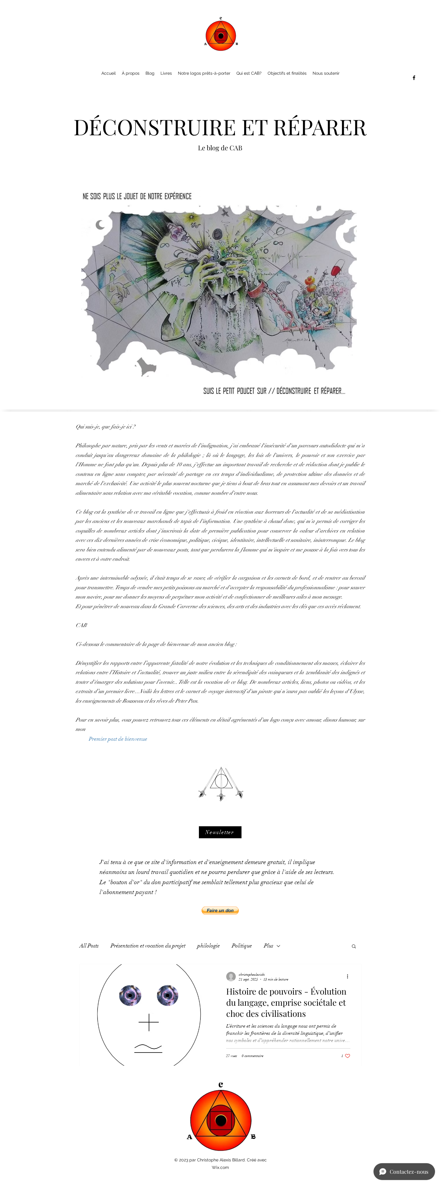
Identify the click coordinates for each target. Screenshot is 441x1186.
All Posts (89, 945)
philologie (208, 945)
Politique (242, 945)
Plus (268, 945)
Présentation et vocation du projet (148, 945)
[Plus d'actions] (349, 976)
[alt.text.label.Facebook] (414, 78)
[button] (220, 832)
